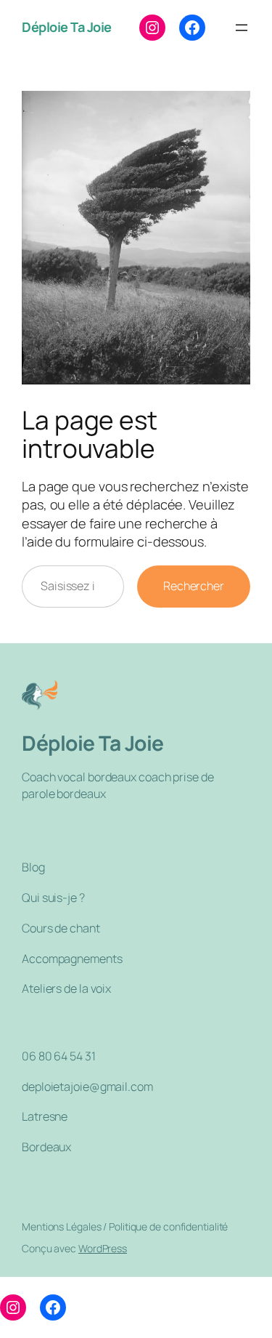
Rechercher (193, 586)
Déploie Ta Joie (67, 27)
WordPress (102, 1248)
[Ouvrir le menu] (241, 27)
